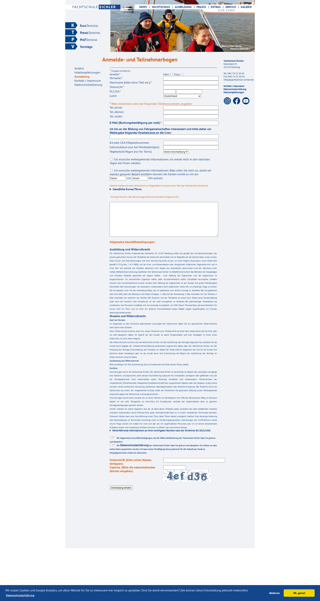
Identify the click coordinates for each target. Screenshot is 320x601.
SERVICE (232, 7)
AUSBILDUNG (185, 7)
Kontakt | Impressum (234, 86)
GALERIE (246, 7)
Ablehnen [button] (274, 593)
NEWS (143, 7)
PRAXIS (202, 7)
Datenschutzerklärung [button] (20, 595)
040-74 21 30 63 (235, 73)
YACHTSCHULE (162, 7)
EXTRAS (217, 7)
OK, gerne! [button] (299, 593)
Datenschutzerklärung (235, 89)
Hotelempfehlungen (234, 92)
